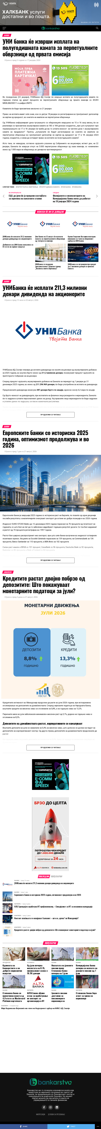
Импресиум (40, 1114)
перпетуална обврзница (27, 187)
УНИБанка (77, 187)
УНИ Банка (66, 187)
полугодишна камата (50, 187)
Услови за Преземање (56, 1114)
